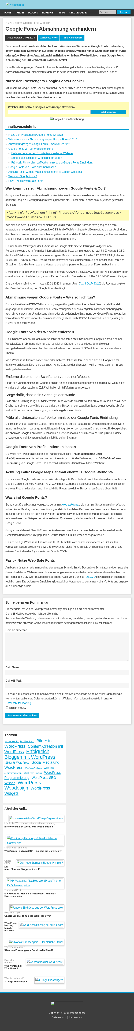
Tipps (62, 12)
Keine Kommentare (72, 37)
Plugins (33, 12)
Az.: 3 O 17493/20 (89, 283)
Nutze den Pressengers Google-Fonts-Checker (35, 134)
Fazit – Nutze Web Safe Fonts (25, 180)
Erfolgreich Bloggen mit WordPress (29, 754)
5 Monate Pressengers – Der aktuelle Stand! (28, 950)
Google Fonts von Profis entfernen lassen (32, 167)
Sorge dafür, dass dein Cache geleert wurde (36, 157)
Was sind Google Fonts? (22, 176)
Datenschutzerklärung (18, 703)
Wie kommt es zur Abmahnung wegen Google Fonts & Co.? (42, 139)
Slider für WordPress (17, 762)
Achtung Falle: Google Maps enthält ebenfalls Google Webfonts (45, 171)
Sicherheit (48, 12)
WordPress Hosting (33, 773)
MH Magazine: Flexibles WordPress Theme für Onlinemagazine (29, 894)
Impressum (75, 1017)
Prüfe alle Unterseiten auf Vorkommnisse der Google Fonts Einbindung (52, 162)
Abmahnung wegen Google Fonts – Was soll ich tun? (39, 144)
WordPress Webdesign (22, 785)
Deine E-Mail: (13, 680)
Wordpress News (48, 37)
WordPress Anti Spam (33, 768)
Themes (19, 12)
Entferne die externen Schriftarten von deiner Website (42, 153)
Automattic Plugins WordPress (19, 741)
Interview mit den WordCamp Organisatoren (28, 826)
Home (7, 12)
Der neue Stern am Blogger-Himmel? (22, 867)
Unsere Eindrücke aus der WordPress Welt (27, 916)
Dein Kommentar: (16, 630)
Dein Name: (12, 667)
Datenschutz (59, 1017)
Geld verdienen (78, 12)
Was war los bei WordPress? (13, 967)
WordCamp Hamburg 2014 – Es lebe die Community (33, 851)
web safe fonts (70, 504)
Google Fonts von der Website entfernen (31, 148)
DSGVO (91, 576)
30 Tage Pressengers (16, 981)
